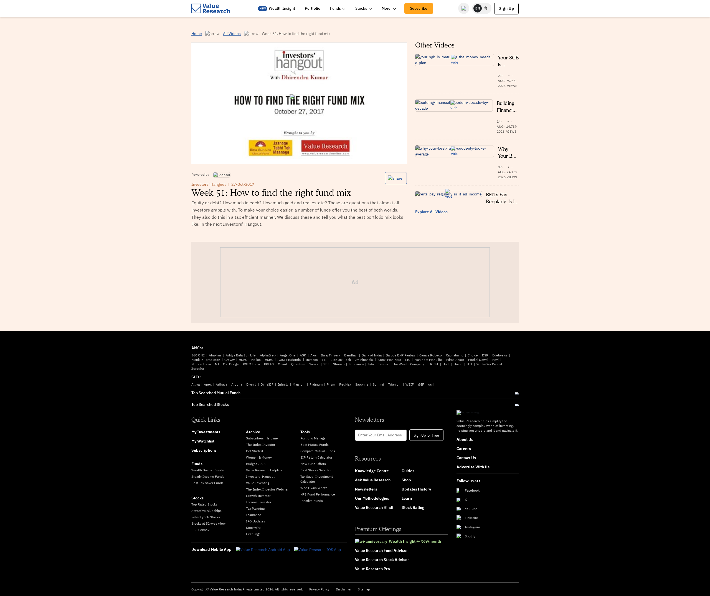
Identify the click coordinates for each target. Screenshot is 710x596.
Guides (408, 470)
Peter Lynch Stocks (205, 517)
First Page (253, 534)
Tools (305, 431)
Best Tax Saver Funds (207, 483)
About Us (465, 439)
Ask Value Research (372, 479)
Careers (464, 448)
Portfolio (312, 8)
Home (196, 33)
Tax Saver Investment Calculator (316, 479)
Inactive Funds (311, 501)
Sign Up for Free (426, 435)
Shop (406, 479)
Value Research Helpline (264, 470)
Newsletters (366, 489)
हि (486, 8)
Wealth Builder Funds (207, 470)
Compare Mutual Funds (317, 451)
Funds (335, 8)
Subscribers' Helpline (262, 438)
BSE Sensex (200, 530)
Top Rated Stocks (204, 504)
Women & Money (259, 457)
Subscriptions (204, 450)
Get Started (254, 451)
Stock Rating (413, 507)
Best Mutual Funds (314, 444)
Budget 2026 (255, 464)
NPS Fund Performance (317, 494)
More (386, 8)
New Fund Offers (313, 464)
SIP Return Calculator (316, 457)
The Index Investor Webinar (267, 489)
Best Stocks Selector (315, 470)
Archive (253, 431)
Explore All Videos (431, 212)
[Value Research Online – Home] (210, 8)
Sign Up (506, 8)
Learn (407, 498)
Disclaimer (343, 589)
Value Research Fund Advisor (381, 550)
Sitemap (364, 589)
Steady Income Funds (207, 476)
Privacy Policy (319, 589)
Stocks (361, 8)
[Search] (463, 8)
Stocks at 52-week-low (208, 523)
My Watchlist (202, 441)
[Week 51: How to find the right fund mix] (299, 103)
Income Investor (258, 502)
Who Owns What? (313, 488)
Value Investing (257, 483)
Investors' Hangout (208, 184)
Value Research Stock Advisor (382, 559)
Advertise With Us (473, 466)
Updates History (416, 489)
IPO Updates (255, 521)
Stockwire (253, 527)
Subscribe (418, 8)
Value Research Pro (372, 568)
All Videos (232, 33)
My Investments (205, 431)
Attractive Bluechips (206, 511)
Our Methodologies (372, 498)
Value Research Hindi (374, 507)
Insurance (253, 515)
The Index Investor (260, 444)
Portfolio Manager (313, 438)
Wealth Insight (282, 8)
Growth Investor (258, 496)
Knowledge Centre (372, 470)
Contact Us (466, 457)
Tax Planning (255, 508)
